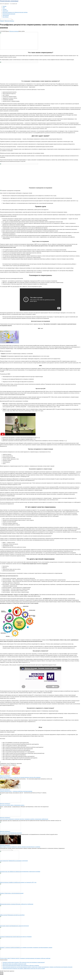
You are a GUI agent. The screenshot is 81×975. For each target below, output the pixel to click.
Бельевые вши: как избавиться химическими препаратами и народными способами (20, 871)
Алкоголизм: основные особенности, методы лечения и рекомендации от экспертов (20, 846)
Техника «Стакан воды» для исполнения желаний (11, 893)
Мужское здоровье (14, 31)
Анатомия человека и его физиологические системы (15, 12)
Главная (4, 6)
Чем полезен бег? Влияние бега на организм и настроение (14, 860)
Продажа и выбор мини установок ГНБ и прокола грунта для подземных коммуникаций (23, 962)
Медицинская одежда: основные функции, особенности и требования (16, 904)
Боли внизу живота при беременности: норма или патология (14, 925)
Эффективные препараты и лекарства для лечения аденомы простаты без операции (20, 777)
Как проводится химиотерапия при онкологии (11, 833)
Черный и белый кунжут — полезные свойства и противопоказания (16, 791)
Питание (5, 9)
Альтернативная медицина (9, 13)
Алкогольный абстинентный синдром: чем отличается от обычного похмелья (21, 965)
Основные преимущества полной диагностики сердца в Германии (16, 936)
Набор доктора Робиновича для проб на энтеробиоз (12, 915)
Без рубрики (5, 17)
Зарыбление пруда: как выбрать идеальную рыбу (14, 964)
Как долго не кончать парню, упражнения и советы (12, 805)
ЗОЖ (4, 7)
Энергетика (5, 10)
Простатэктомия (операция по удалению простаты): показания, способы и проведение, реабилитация (24, 819)
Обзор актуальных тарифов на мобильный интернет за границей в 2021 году (18, 882)
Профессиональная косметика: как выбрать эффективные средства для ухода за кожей (24, 968)
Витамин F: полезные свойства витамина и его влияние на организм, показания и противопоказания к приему (26, 947)
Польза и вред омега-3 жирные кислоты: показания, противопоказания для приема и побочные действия (25, 958)
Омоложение (6, 15)
